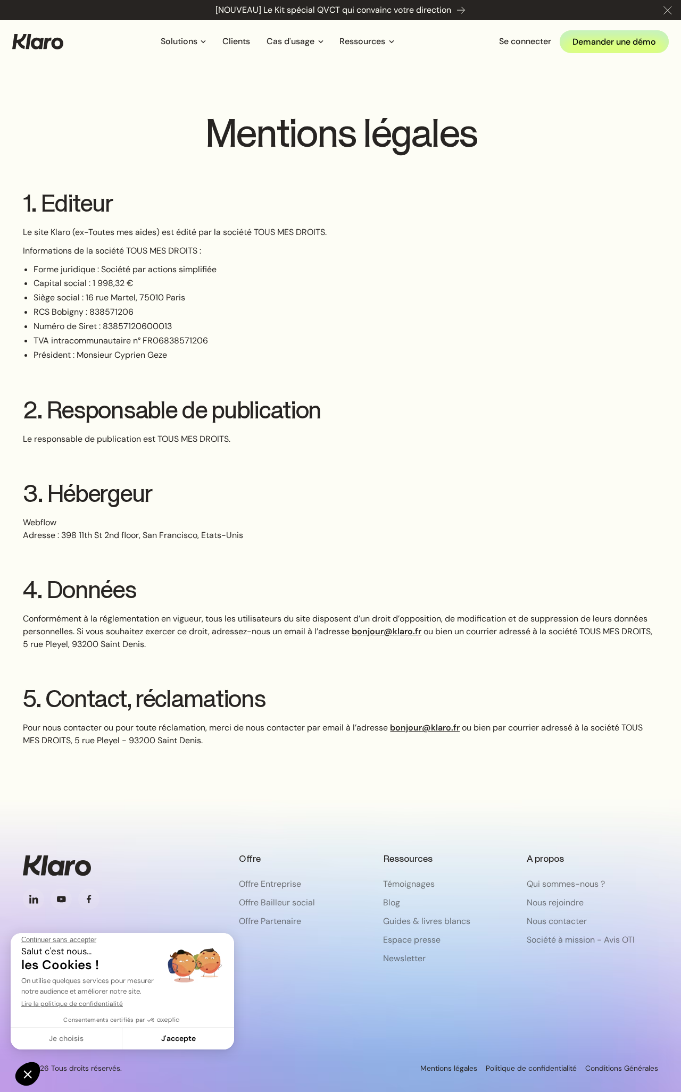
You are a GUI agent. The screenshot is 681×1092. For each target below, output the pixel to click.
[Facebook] (88, 899)
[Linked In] (33, 899)
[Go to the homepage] (57, 865)
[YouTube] (61, 899)
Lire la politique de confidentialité (72, 1003)
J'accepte (178, 1038)
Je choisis (66, 1038)
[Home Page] (37, 41)
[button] (667, 10)
